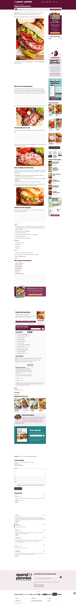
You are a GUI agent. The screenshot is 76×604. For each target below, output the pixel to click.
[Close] (51, 294)
